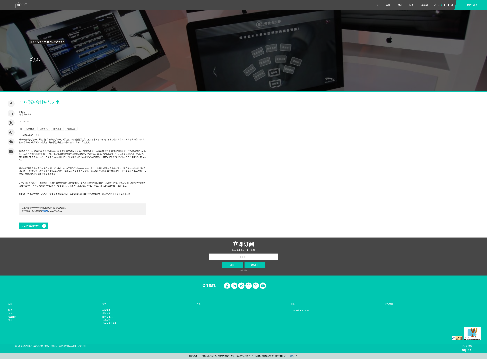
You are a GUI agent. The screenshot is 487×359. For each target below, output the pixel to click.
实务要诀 (30, 128)
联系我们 (425, 5)
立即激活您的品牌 (31, 225)
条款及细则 (63, 346)
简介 (10, 310)
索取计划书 (472, 5)
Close (297, 356)
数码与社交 (107, 316)
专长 (10, 313)
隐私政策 (243, 270)
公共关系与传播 (109, 323)
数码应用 (57, 128)
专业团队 (12, 316)
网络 (411, 5)
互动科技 (106, 320)
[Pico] (21, 5)
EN (438, 5)
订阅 (232, 265)
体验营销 (106, 313)
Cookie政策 (289, 356)
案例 (388, 5)
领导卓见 (44, 128)
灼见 (400, 5)
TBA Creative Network (300, 310)
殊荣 (10, 320)
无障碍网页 (81, 346)
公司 (376, 5)
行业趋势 (71, 128)
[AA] (435, 5)
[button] (11, 141)
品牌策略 (106, 310)
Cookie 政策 (72, 346)
